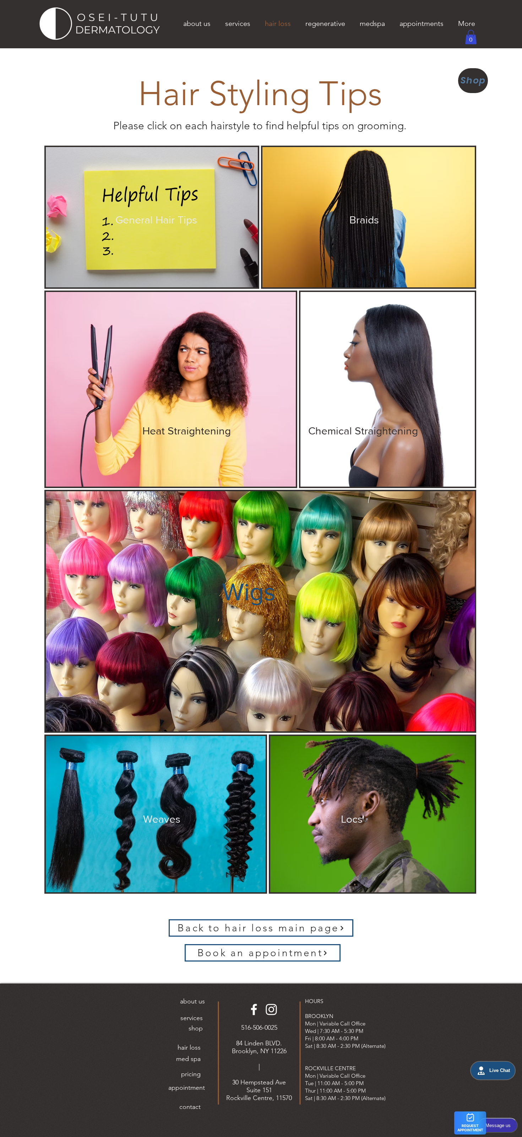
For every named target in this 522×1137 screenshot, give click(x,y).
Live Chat (499, 1070)
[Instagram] (271, 1009)
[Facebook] (253, 1009)
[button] (197, 23)
